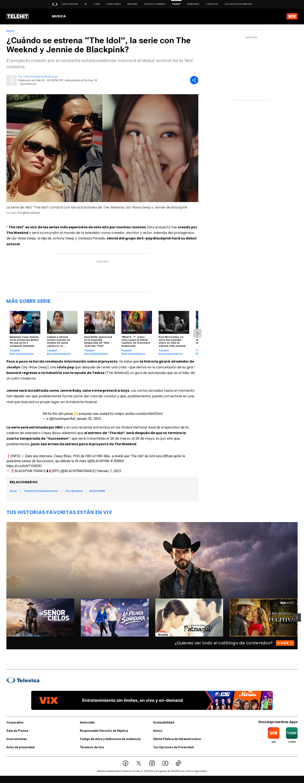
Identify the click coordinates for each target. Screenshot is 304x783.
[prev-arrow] (4, 617)
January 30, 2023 (88, 419)
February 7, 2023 (109, 471)
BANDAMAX (193, 4)
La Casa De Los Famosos (238, 4)
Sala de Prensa (17, 730)
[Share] (194, 80)
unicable (132, 4)
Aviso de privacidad (20, 747)
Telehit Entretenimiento (22, 352)
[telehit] (17, 16)
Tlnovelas (212, 4)
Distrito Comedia (154, 4)
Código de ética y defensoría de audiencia (110, 739)
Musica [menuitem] (59, 16)
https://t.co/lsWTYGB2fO (24, 466)
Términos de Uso (92, 747)
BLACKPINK (97, 491)
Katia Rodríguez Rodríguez (41, 76)
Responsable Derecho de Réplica (104, 730)
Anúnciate (87, 722)
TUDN (97, 4)
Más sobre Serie (28, 301)
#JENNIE (117, 461)
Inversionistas (16, 739)
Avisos (157, 730)
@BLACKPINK (98, 461)
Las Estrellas (70, 4)
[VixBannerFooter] (152, 700)
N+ (86, 4)
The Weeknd (74, 491)
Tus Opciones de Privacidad (173, 747)
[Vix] (292, 16)
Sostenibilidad (163, 722)
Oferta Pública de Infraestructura (177, 739)
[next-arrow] (197, 333)
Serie (10, 31)
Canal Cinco (113, 4)
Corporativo (15, 722)
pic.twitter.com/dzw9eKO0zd (141, 414)
